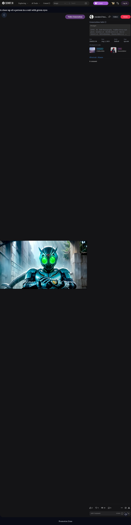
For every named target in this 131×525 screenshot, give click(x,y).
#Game (100, 57)
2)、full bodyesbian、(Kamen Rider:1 (109, 34)
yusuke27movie (101, 17)
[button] (86, 3)
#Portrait (93, 57)
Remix (125, 17)
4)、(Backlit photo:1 (109, 32)
